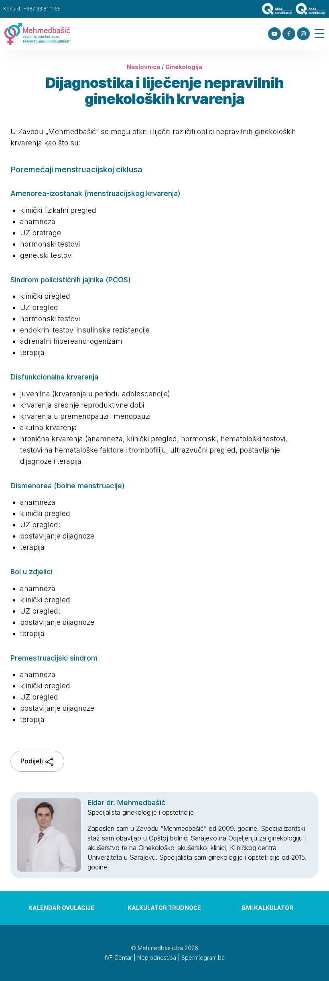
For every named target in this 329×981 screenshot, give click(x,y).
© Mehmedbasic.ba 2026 (164, 947)
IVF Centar (118, 957)
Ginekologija (183, 66)
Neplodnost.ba (156, 957)
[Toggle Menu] (319, 33)
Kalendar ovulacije (61, 907)
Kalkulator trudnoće (164, 907)
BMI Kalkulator (267, 907)
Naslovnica (143, 66)
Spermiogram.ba (203, 957)
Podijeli (32, 761)
